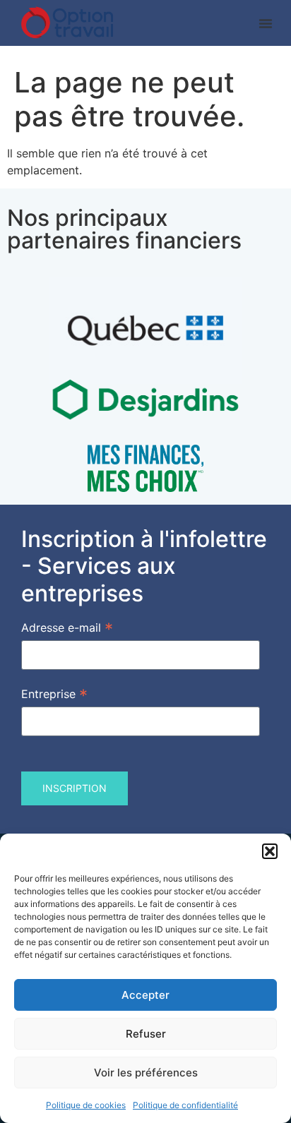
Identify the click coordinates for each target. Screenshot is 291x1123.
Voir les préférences (146, 1072)
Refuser (146, 1033)
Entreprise (54, 693)
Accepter (145, 995)
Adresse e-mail (67, 627)
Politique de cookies (86, 1105)
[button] (270, 851)
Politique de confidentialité (185, 1105)
